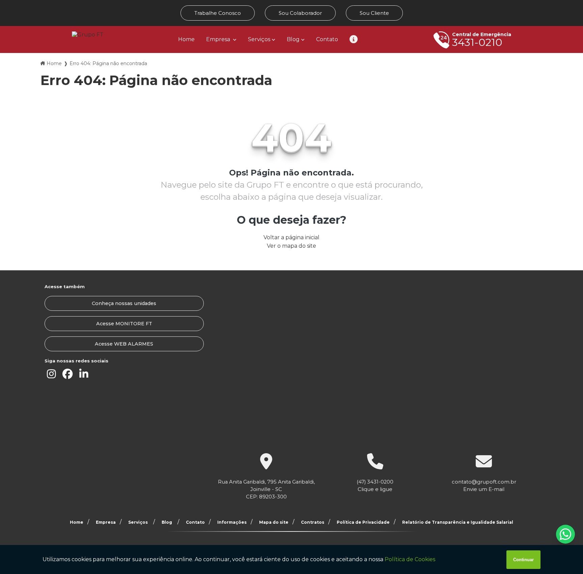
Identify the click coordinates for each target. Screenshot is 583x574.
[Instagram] (51, 374)
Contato (327, 39)
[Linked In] (83, 374)
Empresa (218, 39)
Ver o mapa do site (291, 246)
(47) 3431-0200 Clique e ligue (375, 485)
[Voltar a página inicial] (88, 34)
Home (186, 39)
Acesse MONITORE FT (124, 324)
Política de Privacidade (363, 522)
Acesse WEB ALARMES (124, 344)
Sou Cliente (374, 13)
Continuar (523, 559)
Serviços (259, 39)
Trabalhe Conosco (217, 13)
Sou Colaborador (300, 13)
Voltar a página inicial (291, 237)
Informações (232, 522)
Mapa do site (273, 522)
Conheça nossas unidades (124, 303)
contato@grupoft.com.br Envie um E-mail (484, 485)
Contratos (312, 522)
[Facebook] (67, 374)
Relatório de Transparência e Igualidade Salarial (457, 522)
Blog (293, 39)
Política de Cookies (410, 559)
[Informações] (353, 39)
